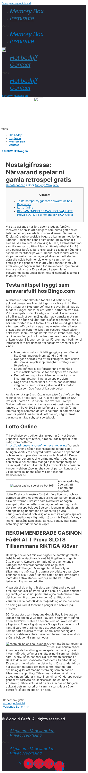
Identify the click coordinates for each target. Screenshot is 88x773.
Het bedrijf (23, 57)
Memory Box (26, 11)
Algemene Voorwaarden (32, 731)
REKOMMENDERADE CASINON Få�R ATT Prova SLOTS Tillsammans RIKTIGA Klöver (45, 213)
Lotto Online (25, 207)
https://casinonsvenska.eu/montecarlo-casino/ (37, 445)
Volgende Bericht (16, 706)
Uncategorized (15, 185)
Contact (20, 64)
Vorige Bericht (14, 703)
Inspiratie (22, 18)
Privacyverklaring (26, 735)
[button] (44, 26)
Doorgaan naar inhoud (16, 3)
